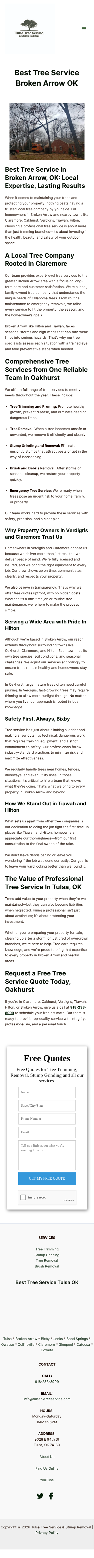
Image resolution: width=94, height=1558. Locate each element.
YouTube (47, 1480)
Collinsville (26, 1344)
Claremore (46, 1344)
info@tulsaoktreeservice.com (47, 1399)
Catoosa (83, 1344)
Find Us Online (47, 1468)
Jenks (58, 1339)
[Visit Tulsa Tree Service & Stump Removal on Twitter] (40, 1497)
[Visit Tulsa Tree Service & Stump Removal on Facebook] (51, 1497)
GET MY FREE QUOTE (47, 1178)
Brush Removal (47, 1266)
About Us (47, 1457)
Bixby (45, 1339)
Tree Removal (47, 1260)
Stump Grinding (46, 1255)
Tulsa (7, 1339)
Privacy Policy (47, 1533)
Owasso (7, 1344)
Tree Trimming (47, 1249)
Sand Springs (77, 1339)
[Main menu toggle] (84, 28)
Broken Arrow (26, 1339)
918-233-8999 (47, 1382)
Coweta (47, 1350)
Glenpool (66, 1344)
